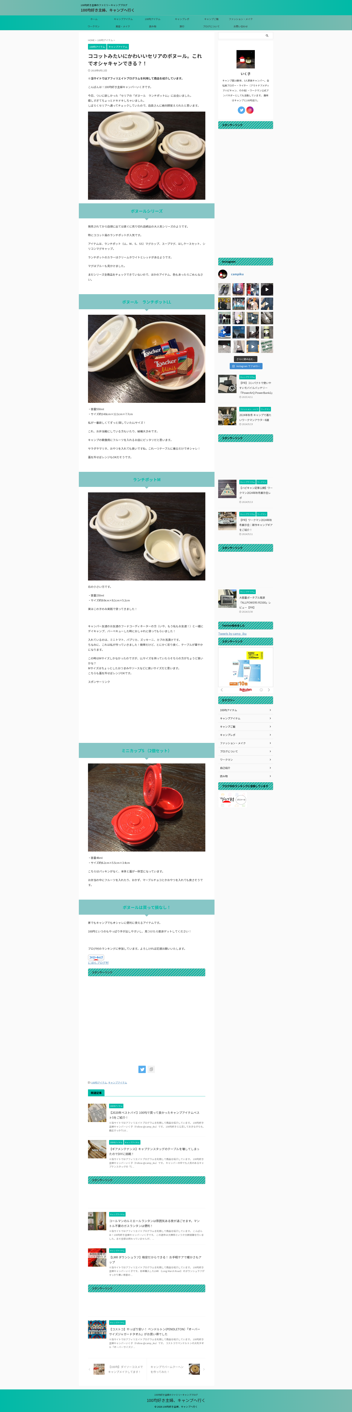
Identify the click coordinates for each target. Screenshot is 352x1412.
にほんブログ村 (98, 962)
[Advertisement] (146, 713)
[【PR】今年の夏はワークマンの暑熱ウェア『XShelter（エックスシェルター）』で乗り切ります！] (253, 289)
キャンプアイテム (123, 19)
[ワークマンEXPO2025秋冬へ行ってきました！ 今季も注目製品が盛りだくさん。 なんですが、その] (224, 318)
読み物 (152, 26)
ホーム (94, 19)
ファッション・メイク (241, 19)
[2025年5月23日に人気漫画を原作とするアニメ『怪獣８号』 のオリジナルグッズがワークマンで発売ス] (224, 346)
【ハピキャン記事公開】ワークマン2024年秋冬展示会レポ (256, 493)
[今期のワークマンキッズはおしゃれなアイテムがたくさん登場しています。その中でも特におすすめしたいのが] (267, 346)
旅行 (182, 26)
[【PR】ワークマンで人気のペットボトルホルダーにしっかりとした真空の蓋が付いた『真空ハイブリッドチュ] (267, 332)
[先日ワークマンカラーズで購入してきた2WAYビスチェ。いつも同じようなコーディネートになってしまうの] (267, 289)
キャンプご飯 (211, 19)
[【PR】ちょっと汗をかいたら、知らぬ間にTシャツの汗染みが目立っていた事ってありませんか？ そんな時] (253, 346)
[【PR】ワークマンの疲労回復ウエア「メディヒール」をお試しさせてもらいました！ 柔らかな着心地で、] (253, 318)
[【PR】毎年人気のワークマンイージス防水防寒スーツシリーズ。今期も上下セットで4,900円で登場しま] (267, 303)
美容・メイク (123, 26)
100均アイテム (152, 19)
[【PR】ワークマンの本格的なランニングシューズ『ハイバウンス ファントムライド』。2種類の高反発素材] (224, 289)
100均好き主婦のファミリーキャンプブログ (176, 1394)
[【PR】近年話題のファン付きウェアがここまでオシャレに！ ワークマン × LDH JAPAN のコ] (224, 303)
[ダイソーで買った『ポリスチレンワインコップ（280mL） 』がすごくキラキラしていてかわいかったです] (238, 332)
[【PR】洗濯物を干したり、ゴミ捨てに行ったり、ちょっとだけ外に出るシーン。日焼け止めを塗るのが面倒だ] (238, 346)
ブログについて (211, 26)
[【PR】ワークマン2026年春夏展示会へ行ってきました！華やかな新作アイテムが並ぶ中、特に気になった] (238, 303)
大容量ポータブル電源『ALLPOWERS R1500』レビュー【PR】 (255, 602)
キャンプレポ (182, 19)
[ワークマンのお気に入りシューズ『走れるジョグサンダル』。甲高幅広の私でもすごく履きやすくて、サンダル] (224, 332)
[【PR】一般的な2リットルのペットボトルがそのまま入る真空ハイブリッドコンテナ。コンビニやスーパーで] (253, 332)
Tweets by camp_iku (232, 633)
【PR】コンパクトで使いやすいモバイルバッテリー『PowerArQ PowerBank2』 (256, 388)
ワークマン (94, 26)
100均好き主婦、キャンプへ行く (108, 10)
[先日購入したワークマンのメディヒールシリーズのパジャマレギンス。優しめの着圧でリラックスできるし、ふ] (238, 318)
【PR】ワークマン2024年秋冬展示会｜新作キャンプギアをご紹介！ (256, 525)
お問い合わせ (241, 26)
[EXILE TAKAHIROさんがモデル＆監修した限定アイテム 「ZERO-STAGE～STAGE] (253, 303)
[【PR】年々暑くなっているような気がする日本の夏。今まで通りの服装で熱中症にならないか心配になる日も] (238, 289)
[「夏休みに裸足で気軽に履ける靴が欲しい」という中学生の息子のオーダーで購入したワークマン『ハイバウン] (267, 318)
